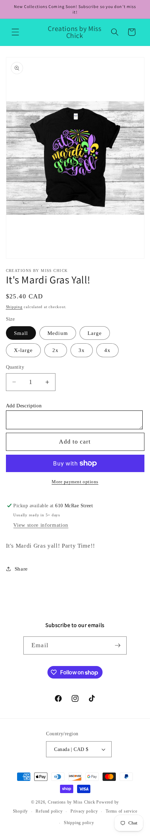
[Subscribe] (117, 645)
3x (81, 350)
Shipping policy (79, 822)
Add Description (24, 405)
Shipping (14, 307)
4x (107, 350)
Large (95, 333)
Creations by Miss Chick (71, 802)
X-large (23, 350)
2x (55, 350)
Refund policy (49, 811)
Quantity (15, 367)
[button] (15, 32)
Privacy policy (84, 811)
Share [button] (21, 569)
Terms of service (121, 811)
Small (21, 333)
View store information (40, 525)
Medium (57, 333)
